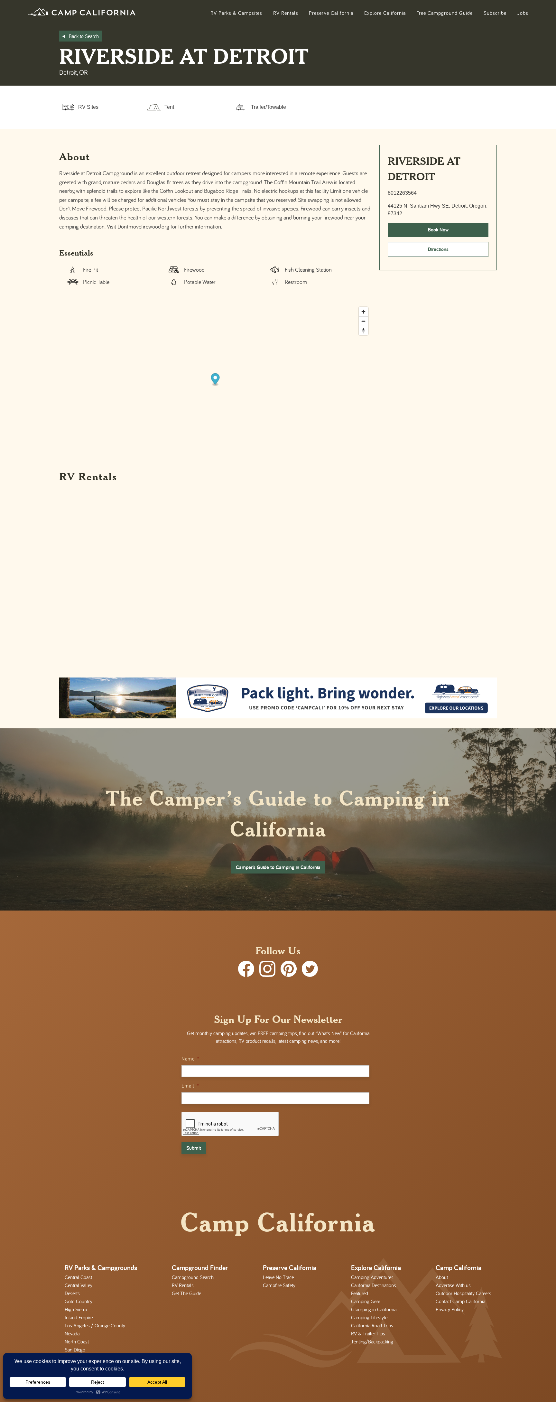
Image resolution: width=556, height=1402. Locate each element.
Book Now (438, 229)
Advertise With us (453, 1285)
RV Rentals (285, 13)
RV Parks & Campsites (236, 13)
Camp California (458, 1268)
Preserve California (331, 13)
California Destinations (373, 1285)
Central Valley (78, 1285)
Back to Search (84, 36)
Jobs (522, 13)
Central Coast (78, 1277)
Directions (438, 249)
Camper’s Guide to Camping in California (278, 867)
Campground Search (193, 1277)
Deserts (72, 1293)
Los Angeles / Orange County (95, 1325)
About (442, 1277)
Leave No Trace (278, 1277)
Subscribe (495, 13)
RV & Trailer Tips (368, 1333)
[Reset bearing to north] (363, 330)
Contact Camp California (460, 1301)
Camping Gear (365, 1301)
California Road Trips (372, 1325)
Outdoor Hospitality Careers (463, 1293)
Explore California (385, 13)
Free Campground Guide (444, 13)
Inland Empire (79, 1317)
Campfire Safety (279, 1285)
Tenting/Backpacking (372, 1341)
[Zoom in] (363, 311)
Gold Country (78, 1301)
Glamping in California (373, 1309)
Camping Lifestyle (369, 1317)
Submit (193, 1148)
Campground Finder (200, 1268)
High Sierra (76, 1309)
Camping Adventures (372, 1277)
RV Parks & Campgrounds (101, 1268)
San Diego (75, 1349)
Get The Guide (186, 1293)
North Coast (77, 1341)
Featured (359, 1293)
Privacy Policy (450, 1309)
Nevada (72, 1333)
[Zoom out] (363, 321)
